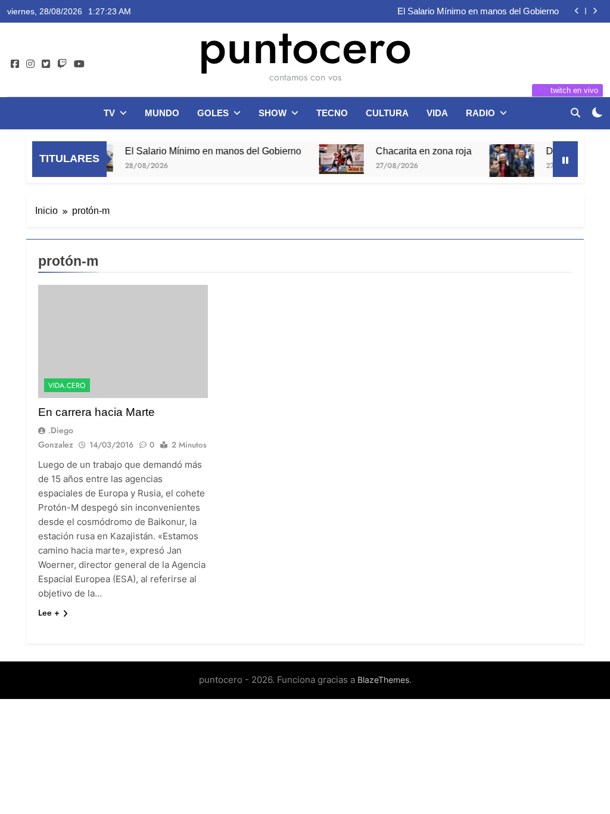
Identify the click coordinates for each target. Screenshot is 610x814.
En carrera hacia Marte (96, 412)
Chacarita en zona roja (412, 150)
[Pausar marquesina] (565, 159)
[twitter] (46, 64)
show (273, 113)
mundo (162, 113)
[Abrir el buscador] (575, 112)
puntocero (305, 46)
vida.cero (67, 385)
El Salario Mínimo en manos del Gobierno (478, 11)
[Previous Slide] (577, 11)
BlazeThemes (383, 680)
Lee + (49, 613)
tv (109, 113)
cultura (387, 113)
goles (213, 113)
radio (480, 113)
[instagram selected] (30, 64)
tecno (332, 113)
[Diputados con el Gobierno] (500, 161)
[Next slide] (595, 11)
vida (437, 113)
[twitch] (62, 64)
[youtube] (79, 64)
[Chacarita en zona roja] (330, 159)
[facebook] (15, 64)
